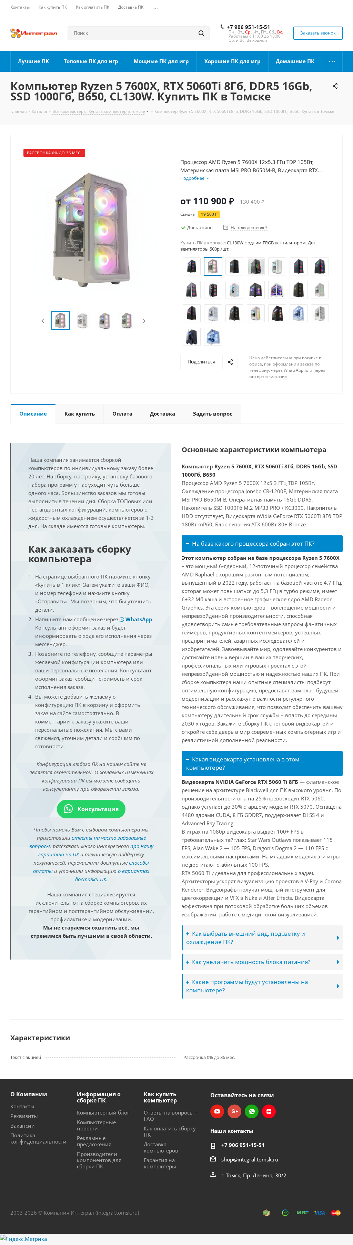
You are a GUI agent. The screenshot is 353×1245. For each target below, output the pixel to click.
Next (144, 321)
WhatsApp (138, 619)
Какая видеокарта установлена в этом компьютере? (243, 763)
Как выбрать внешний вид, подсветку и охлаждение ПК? (245, 938)
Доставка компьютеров (161, 1147)
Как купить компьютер (160, 1097)
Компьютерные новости (96, 1125)
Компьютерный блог (103, 1112)
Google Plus (234, 1111)
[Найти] (201, 33)
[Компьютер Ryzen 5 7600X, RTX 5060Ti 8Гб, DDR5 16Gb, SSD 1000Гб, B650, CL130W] (93, 231)
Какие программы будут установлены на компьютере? (247, 986)
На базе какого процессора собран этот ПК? (253, 543)
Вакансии (22, 1125)
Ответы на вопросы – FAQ (171, 1115)
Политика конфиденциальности (38, 1138)
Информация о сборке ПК (99, 1097)
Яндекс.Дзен (269, 1111)
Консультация (97, 809)
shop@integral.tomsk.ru (249, 1159)
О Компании (28, 1094)
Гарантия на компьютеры (160, 1163)
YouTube (217, 1111)
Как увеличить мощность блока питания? (251, 962)
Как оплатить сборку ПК (170, 1131)
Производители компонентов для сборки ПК (99, 1160)
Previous (43, 321)
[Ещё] (332, 61)
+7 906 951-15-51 (248, 27)
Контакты (22, 1106)
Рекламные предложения (94, 1141)
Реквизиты (24, 1115)
